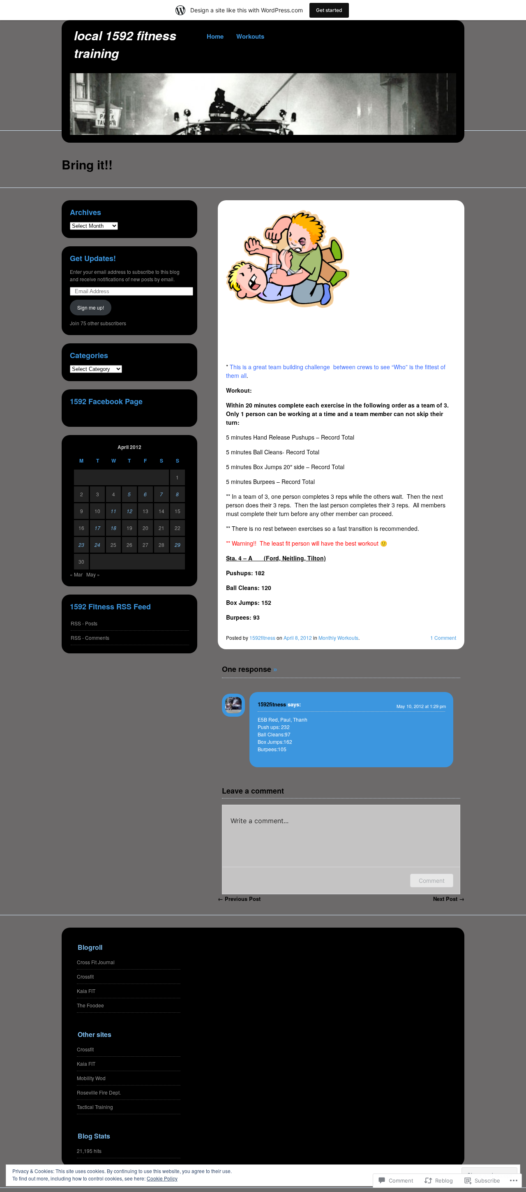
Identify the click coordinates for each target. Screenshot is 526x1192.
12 (129, 510)
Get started (329, 10)
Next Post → (448, 899)
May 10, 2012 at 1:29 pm (421, 706)
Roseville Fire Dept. (99, 1092)
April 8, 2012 (298, 637)
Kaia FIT (86, 990)
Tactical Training (95, 1106)
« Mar (76, 574)
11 (113, 510)
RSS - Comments (90, 637)
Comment (432, 880)
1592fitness (262, 637)
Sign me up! (90, 307)
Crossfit (85, 976)
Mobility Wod (91, 1077)
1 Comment (443, 637)
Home (215, 36)
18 (113, 527)
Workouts (250, 36)
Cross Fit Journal (96, 961)
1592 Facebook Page (106, 401)
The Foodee (90, 1005)
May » (93, 574)
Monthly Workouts (338, 637)
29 (177, 544)
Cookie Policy (162, 1178)
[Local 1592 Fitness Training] (263, 132)
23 (81, 544)
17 (97, 527)
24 (97, 544)
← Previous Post (239, 899)
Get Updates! (93, 258)
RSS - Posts (84, 623)
